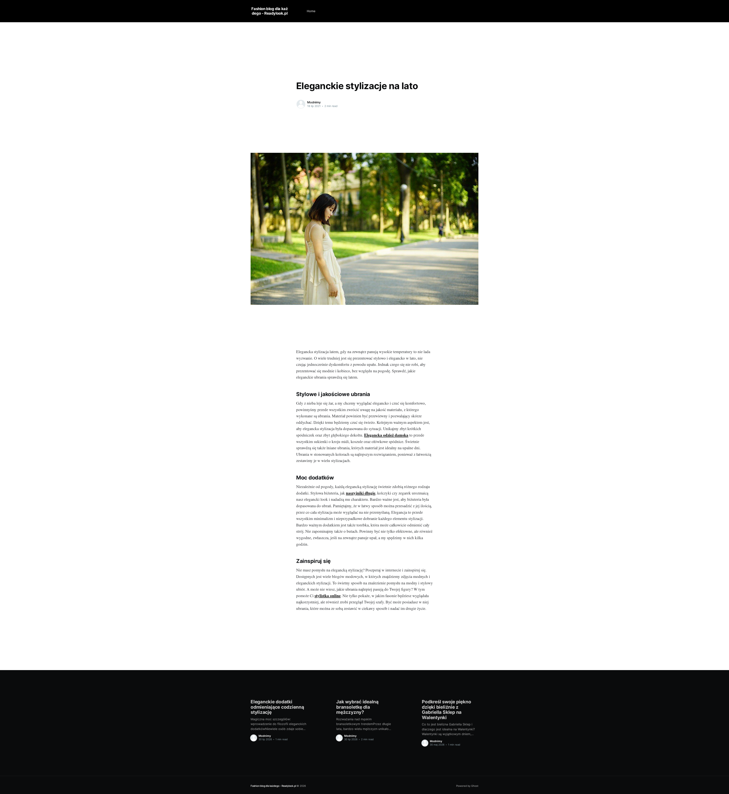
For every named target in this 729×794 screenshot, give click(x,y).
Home (311, 11)
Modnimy (314, 102)
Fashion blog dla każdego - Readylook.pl (269, 11)
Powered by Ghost (467, 785)
